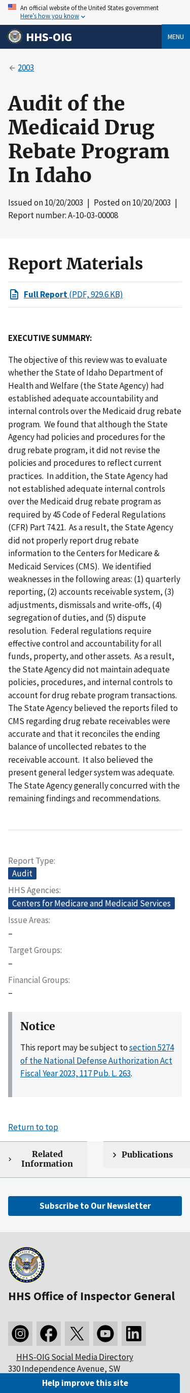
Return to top (33, 1127)
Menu (176, 36)
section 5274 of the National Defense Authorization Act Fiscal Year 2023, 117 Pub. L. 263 (97, 1060)
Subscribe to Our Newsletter (95, 1205)
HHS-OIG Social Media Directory (74, 1357)
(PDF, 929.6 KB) (73, 294)
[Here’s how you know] (95, 12)
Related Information (47, 1159)
